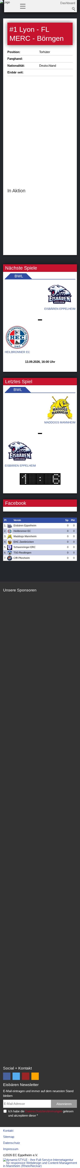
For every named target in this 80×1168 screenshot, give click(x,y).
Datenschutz (11, 1143)
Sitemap (8, 1136)
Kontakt (8, 1130)
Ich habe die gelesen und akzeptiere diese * (40, 1113)
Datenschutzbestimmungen (43, 1111)
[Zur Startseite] (5, 7)
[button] (22, 6)
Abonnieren (64, 1104)
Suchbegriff (73, 9)
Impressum (10, 1149)
